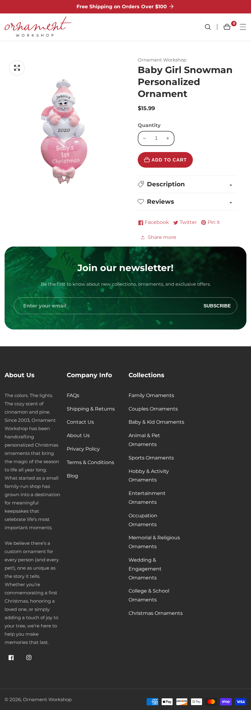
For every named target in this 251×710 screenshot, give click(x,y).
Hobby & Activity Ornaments (149, 475)
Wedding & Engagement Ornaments (145, 569)
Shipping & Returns (91, 409)
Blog (72, 476)
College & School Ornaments (149, 595)
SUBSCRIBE (217, 305)
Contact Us (80, 422)
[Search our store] (211, 27)
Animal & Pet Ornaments (144, 440)
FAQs (73, 395)
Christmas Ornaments (156, 613)
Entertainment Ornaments (147, 497)
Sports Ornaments (151, 458)
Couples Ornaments (153, 409)
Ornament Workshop (47, 699)
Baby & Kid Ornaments (156, 422)
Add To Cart (169, 159)
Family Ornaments (151, 395)
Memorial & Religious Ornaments (154, 542)
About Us (78, 435)
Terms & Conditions (90, 462)
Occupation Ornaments (143, 520)
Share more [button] (162, 237)
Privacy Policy (83, 449)
